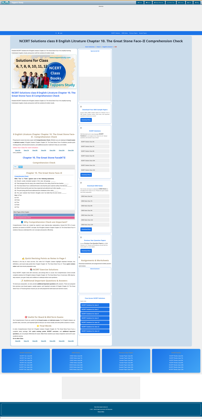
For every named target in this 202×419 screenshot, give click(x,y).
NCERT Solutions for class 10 (90, 322)
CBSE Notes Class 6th (86, 196)
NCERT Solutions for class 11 (90, 326)
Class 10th (52, 150)
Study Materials (159, 2)
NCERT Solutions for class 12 (90, 331)
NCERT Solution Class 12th (88, 170)
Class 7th (26, 150)
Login (60, 33)
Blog (197, 2)
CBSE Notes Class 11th (87, 220)
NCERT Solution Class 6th (87, 141)
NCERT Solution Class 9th (87, 156)
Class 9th (43, 150)
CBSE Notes (125, 33)
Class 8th (34, 150)
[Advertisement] (101, 19)
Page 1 (15, 166)
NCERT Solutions (115, 33)
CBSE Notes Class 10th (87, 215)
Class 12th (71, 150)
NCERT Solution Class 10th (88, 160)
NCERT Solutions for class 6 (90, 305)
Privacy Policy (101, 411)
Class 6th (17, 150)
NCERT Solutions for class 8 (90, 313)
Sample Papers (143, 33)
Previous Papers (133, 33)
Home (140, 2)
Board (148, 2)
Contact (181, 2)
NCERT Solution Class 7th (87, 146)
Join (190, 2)
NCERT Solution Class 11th (88, 165)
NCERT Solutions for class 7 (90, 309)
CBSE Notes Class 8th (86, 205)
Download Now (86, 120)
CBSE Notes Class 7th (86, 201)
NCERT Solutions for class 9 (90, 318)
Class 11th (61, 150)
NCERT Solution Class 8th (87, 151)
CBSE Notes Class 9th (86, 210)
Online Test (171, 2)
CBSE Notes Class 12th (87, 224)
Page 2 (20, 166)
